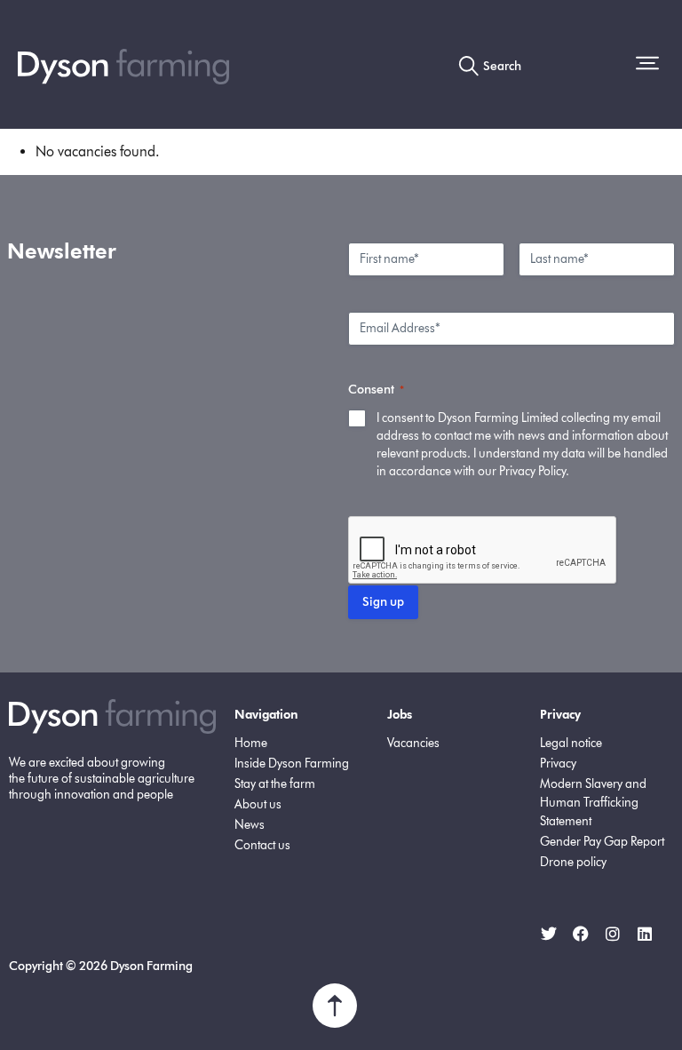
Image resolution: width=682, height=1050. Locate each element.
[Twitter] (549, 934)
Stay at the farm (274, 783)
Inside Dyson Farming (291, 763)
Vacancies (413, 743)
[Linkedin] (645, 934)
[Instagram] (613, 934)
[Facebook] (581, 934)
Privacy (558, 763)
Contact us (262, 845)
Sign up (383, 601)
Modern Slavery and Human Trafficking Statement (593, 802)
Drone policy (573, 862)
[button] (650, 65)
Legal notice (571, 743)
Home (250, 743)
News (249, 824)
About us (258, 804)
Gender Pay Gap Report (602, 841)
